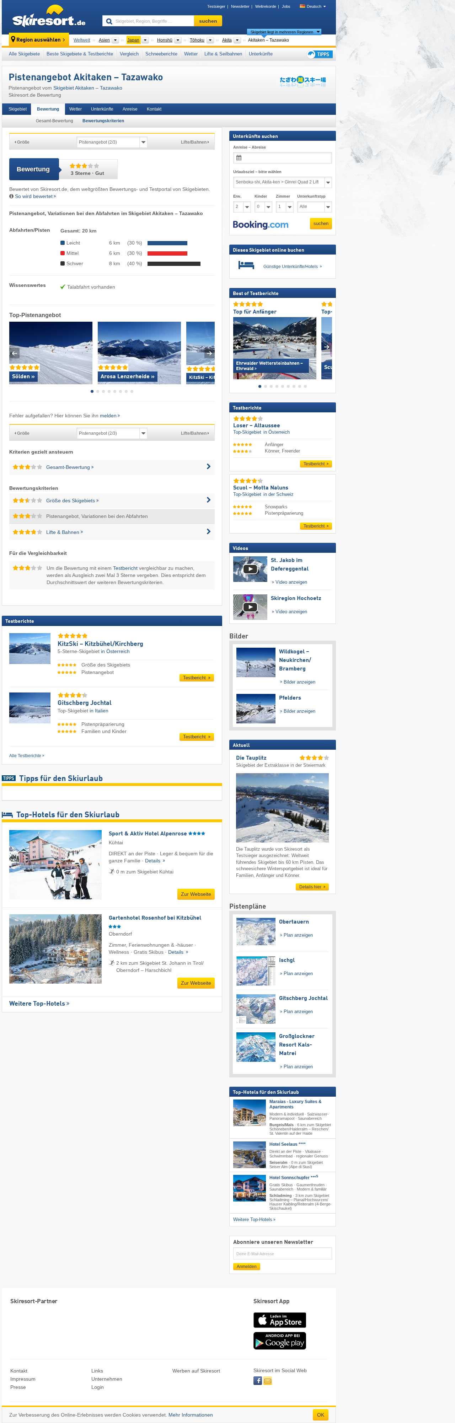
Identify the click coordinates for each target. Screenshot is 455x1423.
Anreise (130, 109)
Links (97, 1371)
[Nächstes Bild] (327, 346)
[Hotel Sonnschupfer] (249, 1188)
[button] (260, 225)
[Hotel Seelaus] (249, 1154)
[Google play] (279, 1348)
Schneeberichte (161, 54)
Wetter (191, 54)
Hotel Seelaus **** (287, 1144)
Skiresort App (271, 1302)
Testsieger (216, 6)
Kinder (261, 196)
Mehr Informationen (190, 1415)
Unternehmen (106, 1379)
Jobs (286, 6)
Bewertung (48, 109)
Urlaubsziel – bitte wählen (257, 172)
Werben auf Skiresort (196, 1371)
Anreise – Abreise (249, 147)
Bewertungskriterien (103, 120)
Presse (18, 1387)
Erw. (237, 196)
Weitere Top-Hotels (37, 1004)
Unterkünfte (261, 54)
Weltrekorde (265, 6)
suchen (321, 223)
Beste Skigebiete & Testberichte (80, 54)
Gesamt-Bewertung (54, 120)
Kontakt (154, 109)
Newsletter (240, 6)
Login (97, 1387)
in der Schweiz (278, 494)
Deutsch (314, 6)
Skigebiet (18, 109)
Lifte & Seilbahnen (223, 54)
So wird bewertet (34, 196)
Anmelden (247, 1266)
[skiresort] (48, 17)
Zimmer (283, 196)
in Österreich (115, 651)
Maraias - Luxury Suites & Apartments (295, 1104)
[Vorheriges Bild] (238, 346)
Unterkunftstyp (311, 196)
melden (108, 415)
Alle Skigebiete (24, 54)
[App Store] (279, 1328)
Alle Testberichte (25, 755)
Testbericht (125, 568)
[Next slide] (209, 353)
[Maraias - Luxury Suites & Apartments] (249, 1113)
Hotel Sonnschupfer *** (293, 1177)
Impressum (23, 1379)
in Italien (99, 710)
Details (153, 860)
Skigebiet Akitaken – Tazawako (87, 88)
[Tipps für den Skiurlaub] (319, 54)
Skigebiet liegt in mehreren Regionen (282, 32)
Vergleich (129, 54)
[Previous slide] (14, 353)
